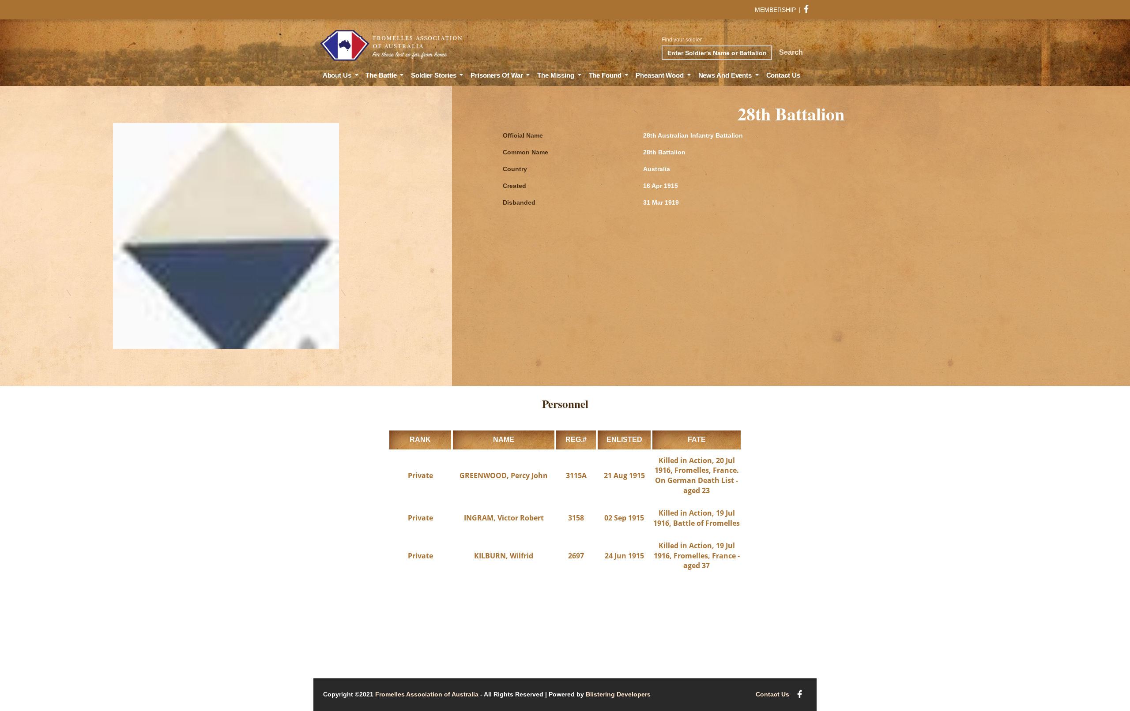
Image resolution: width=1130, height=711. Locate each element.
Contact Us (783, 75)
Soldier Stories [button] (434, 75)
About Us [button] (338, 75)
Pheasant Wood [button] (661, 75)
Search (791, 52)
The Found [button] (606, 75)
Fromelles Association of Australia (426, 694)
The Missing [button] (556, 75)
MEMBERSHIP (775, 9)
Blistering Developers (618, 694)
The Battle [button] (381, 75)
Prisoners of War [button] (497, 75)
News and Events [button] (725, 75)
